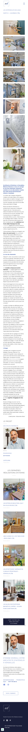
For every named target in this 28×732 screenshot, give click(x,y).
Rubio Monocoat (13, 359)
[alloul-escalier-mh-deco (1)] (14, 131)
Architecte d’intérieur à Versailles (13, 185)
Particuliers (6, 462)
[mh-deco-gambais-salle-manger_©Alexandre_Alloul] (14, 43)
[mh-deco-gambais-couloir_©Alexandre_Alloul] (14, 27)
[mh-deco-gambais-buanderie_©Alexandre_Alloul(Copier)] (14, 106)
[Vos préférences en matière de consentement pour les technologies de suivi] (2, 729)
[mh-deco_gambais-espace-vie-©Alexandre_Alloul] (14, 75)
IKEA (10, 269)
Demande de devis (7, 453)
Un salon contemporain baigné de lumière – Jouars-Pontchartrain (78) (12, 606)
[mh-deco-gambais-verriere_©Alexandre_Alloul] (14, 91)
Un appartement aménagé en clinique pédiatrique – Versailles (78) (13, 571)
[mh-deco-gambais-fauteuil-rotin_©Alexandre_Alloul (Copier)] (14, 165)
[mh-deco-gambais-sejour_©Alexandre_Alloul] (14, 59)
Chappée (5, 225)
